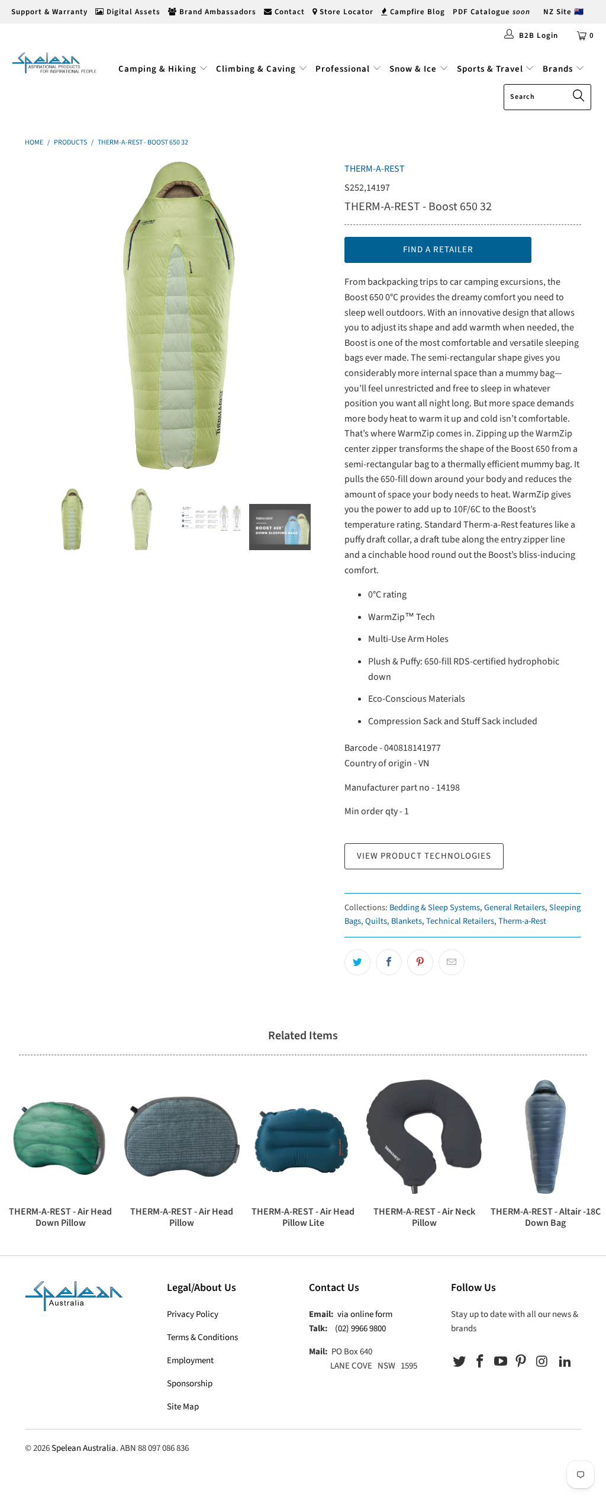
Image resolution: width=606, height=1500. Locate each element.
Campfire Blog (416, 12)
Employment (190, 1360)
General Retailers (514, 907)
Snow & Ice (413, 69)
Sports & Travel (490, 69)
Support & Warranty (48, 12)
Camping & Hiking (157, 69)
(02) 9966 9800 (360, 1328)
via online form (364, 1314)
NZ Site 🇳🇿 (563, 12)
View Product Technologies (424, 856)
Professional (342, 69)
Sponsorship (189, 1383)
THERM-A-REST (374, 168)
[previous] (41, 316)
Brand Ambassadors (216, 12)
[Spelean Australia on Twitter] (460, 1362)
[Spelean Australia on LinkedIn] (565, 1362)
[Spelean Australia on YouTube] (501, 1362)
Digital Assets (132, 12)
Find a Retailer (438, 249)
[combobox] (547, 97)
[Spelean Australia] (54, 62)
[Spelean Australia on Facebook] (480, 1362)
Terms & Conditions (202, 1337)
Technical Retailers (460, 921)
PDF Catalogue (491, 12)
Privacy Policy (192, 1314)
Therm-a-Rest (522, 921)
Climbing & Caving (256, 69)
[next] (316, 316)
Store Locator (345, 12)
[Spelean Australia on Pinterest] (521, 1362)
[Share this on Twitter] (357, 962)
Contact (288, 12)
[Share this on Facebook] (389, 962)
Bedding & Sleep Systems (434, 907)
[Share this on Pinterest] (420, 962)
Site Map (183, 1407)
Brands (559, 69)
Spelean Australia (83, 1448)
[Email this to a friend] (452, 962)
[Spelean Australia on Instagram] (542, 1362)
